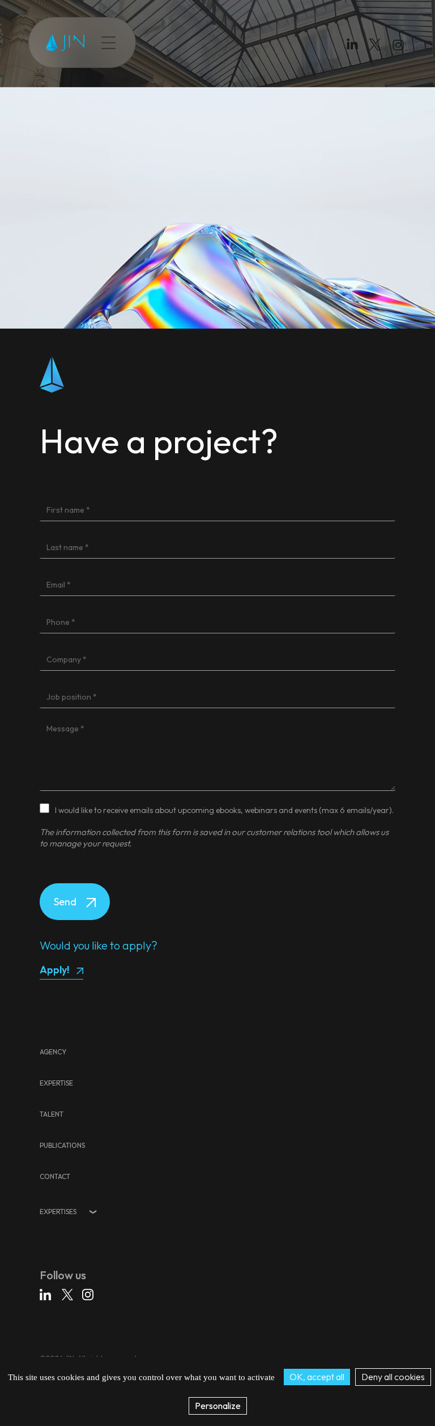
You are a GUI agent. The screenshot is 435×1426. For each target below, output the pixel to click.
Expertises (58, 1211)
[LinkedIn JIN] (355, 47)
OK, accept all (316, 1376)
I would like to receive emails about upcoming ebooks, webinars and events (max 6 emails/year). (224, 810)
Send (66, 901)
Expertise (179, 42)
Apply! (54, 969)
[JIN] (65, 43)
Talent (222, 42)
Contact (322, 42)
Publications (270, 42)
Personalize (218, 1405)
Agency (53, 1052)
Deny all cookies (393, 1376)
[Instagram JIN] (400, 47)
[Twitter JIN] (378, 56)
